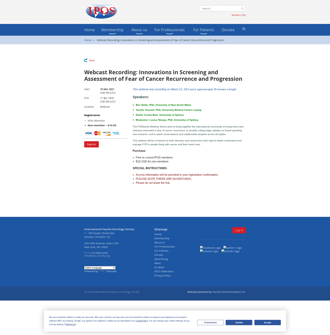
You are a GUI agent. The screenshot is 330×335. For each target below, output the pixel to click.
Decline (239, 322)
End (86, 98)
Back (92, 60)
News (157, 263)
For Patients (161, 250)
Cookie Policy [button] (142, 321)
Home (87, 40)
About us (159, 242)
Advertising (161, 259)
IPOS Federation (163, 271)
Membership (161, 238)
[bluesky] (231, 251)
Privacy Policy (162, 275)
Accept (267, 322)
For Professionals (164, 246)
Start (87, 89)
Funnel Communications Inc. (229, 291)
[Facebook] (211, 247)
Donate (158, 254)
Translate (111, 271)
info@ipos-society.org (97, 255)
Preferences (210, 322)
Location (89, 106)
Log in (239, 230)
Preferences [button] (70, 324)
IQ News (159, 267)
